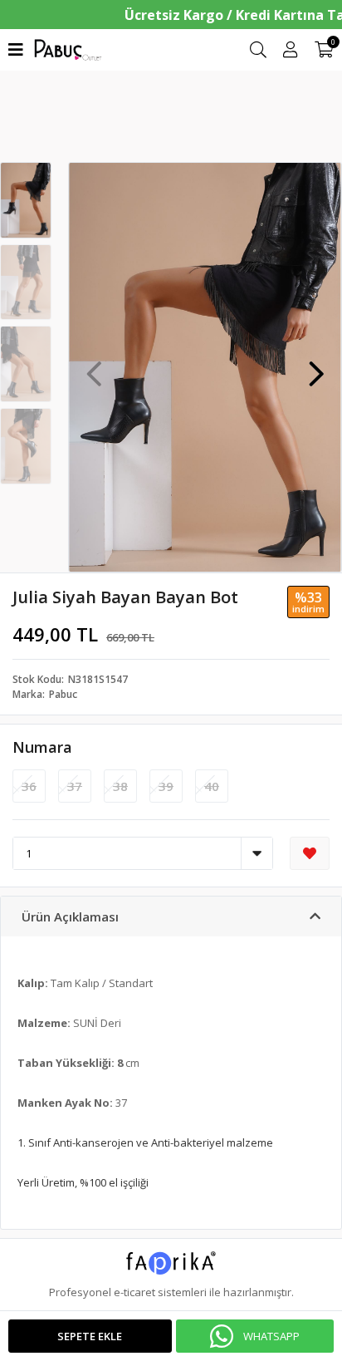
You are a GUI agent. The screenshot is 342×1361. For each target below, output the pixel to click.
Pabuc (63, 694)
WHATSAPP (271, 1336)
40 (211, 786)
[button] (316, 365)
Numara (42, 747)
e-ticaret (134, 1292)
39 (166, 786)
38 (120, 786)
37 (74, 786)
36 (29, 786)
